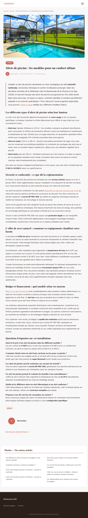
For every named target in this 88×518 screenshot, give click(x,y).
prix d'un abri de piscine (18, 291)
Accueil (5, 11)
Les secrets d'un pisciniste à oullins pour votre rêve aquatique (64, 466)
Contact (20, 506)
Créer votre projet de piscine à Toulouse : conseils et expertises (23, 471)
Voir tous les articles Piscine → (18, 432)
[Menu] (82, 3)
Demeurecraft (10, 499)
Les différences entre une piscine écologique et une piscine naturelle (23, 459)
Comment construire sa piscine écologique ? (21, 465)
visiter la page (26, 105)
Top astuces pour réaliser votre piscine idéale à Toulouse (62, 459)
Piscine (12, 11)
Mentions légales (9, 506)
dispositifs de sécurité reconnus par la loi (61, 191)
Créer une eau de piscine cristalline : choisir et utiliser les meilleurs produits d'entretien (62, 473)
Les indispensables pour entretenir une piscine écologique (62, 480)
